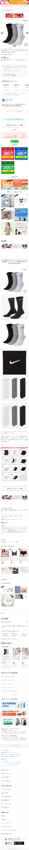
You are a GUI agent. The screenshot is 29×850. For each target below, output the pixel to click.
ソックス (10, 730)
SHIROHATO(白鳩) (13, 735)
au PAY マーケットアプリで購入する (14, 111)
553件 (17, 631)
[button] (27, 54)
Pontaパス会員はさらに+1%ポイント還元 (11, 70)
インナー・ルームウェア (14, 728)
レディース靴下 (4, 730)
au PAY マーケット (4, 728)
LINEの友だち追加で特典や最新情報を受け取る (14, 119)
